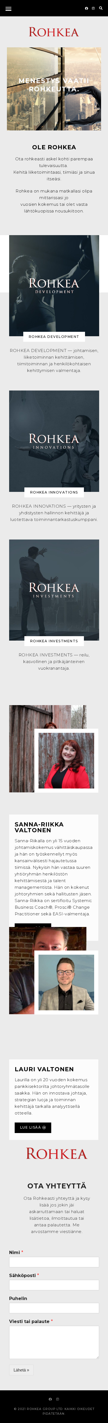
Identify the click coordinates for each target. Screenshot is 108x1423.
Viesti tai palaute (31, 1321)
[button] (54, 337)
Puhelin (18, 1298)
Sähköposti (24, 1275)
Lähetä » (21, 1370)
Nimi (16, 1252)
